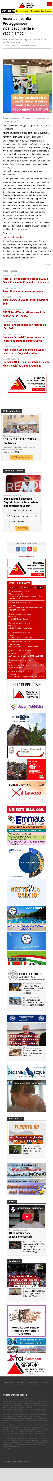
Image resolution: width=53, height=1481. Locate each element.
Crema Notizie (20, 1382)
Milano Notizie (32, 1382)
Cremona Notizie (8, 1382)
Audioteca (14, 1261)
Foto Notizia (15, 1118)
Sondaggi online (14, 470)
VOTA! (23, 528)
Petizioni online (11, 411)
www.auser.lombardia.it (13, 237)
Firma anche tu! (22, 457)
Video (12, 1201)
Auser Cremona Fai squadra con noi (23, 291)
